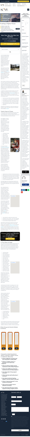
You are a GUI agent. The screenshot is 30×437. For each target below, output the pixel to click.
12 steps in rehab (11, 224)
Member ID (24, 39)
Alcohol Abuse (3, 29)
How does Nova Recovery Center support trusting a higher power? (10, 388)
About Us (14, 5)
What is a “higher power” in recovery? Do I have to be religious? (8, 362)
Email (23, 26)
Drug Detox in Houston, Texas (16, 346)
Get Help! (20, 430)
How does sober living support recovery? (9, 372)
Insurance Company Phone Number (25, 47)
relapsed (7, 108)
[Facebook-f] (1, 419)
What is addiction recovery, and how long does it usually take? (9, 359)
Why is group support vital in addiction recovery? (9, 385)
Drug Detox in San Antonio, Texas (10, 346)
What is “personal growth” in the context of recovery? (10, 382)
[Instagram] (3, 419)
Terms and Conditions (26, 434)
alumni (7, 29)
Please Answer (24, 50)
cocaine (7, 30)
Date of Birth (24, 33)
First (11, 398)
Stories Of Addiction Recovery (5, 28)
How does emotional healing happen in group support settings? (10, 379)
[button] (26, 6)
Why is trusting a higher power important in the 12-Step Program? (10, 366)
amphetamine (10, 29)
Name (23, 20)
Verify (23, 85)
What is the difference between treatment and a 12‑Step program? (10, 369)
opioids (13, 30)
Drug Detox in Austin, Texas (3, 346)
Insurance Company (25, 36)
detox (5, 210)
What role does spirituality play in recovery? (10, 376)
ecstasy (10, 30)
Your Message (13, 406)
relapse (2, 31)
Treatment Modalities (8, 5)
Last (17, 398)
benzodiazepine (3, 30)
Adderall (4, 212)
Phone (23, 29)
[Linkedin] (5, 419)
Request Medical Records (21, 5)
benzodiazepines (6, 147)
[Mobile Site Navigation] (28, 10)
